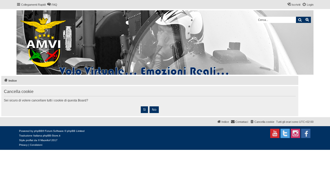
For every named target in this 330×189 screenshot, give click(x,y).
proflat (29, 140)
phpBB (38, 131)
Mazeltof (45, 140)
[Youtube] (274, 133)
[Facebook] (305, 133)
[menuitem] (52, 5)
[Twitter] (285, 133)
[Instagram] (295, 133)
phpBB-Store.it (51, 135)
